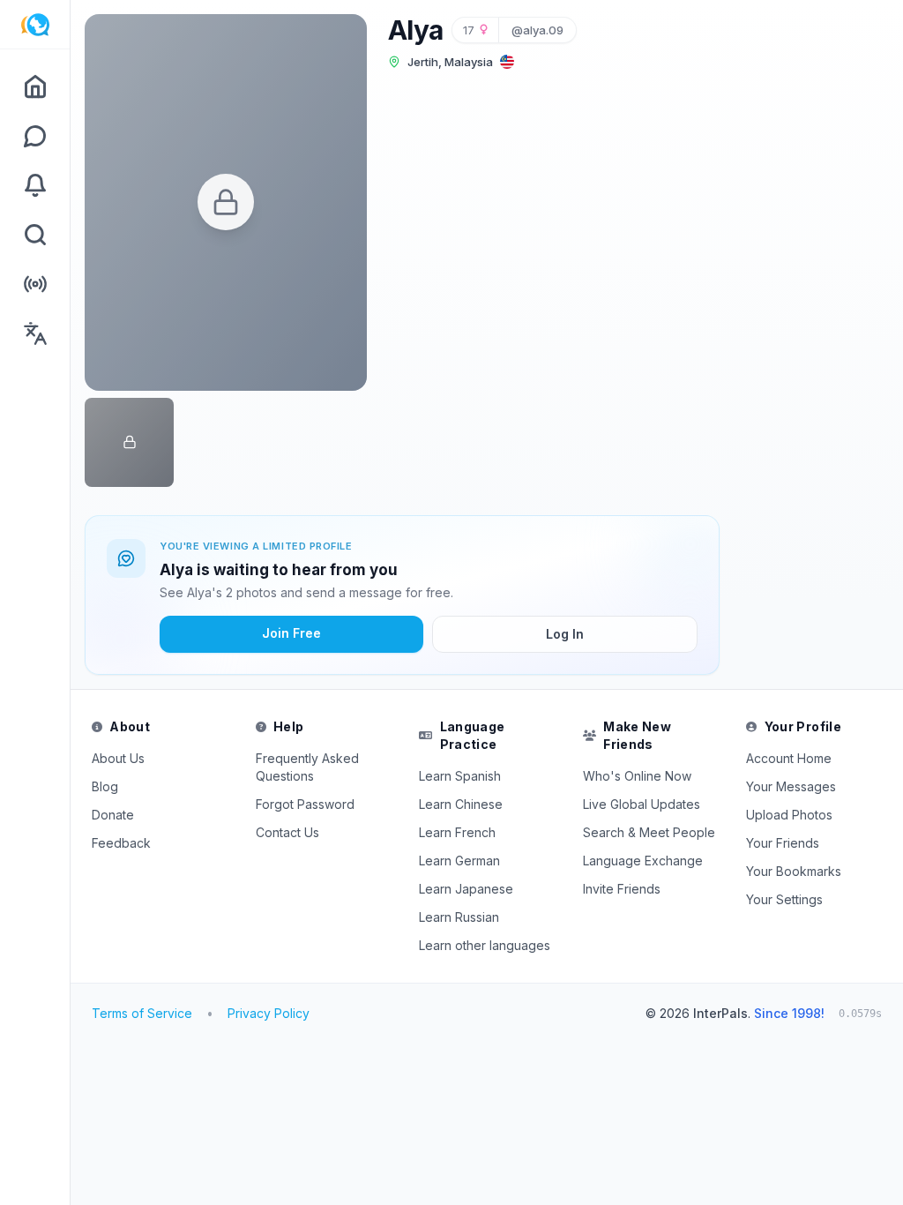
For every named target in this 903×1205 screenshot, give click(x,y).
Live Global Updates (641, 804)
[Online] (35, 284)
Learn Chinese (461, 804)
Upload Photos (789, 814)
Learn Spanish (460, 775)
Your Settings (784, 899)
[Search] (35, 235)
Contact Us (287, 832)
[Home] (35, 86)
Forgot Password (305, 804)
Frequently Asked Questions (307, 767)
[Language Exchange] (35, 333)
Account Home (789, 758)
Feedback (121, 842)
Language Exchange (643, 860)
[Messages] (35, 136)
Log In (565, 633)
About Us (118, 758)
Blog (105, 786)
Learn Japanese (466, 888)
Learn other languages (484, 945)
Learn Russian (459, 916)
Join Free (291, 632)
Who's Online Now (637, 775)
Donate (113, 814)
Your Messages (791, 786)
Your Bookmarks (793, 871)
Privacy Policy (269, 1013)
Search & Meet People (649, 832)
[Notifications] (35, 185)
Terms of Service (142, 1013)
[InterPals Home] (35, 25)
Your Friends (782, 842)
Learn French (457, 832)
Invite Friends (621, 888)
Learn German (459, 860)
